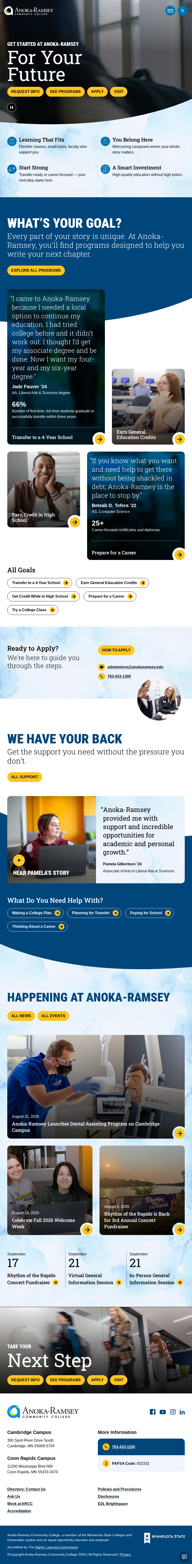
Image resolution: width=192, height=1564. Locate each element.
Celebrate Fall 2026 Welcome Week (43, 1223)
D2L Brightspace (113, 1504)
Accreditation (19, 1511)
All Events (53, 1016)
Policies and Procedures (119, 1489)
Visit (118, 92)
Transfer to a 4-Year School (42, 437)
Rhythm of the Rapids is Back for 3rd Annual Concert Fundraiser (137, 1220)
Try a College (29, 610)
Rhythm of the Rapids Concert (31, 1278)
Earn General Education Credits (136, 434)
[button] (51, 839)
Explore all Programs (36, 270)
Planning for (91, 913)
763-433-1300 (119, 676)
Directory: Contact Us (26, 1489)
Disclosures (108, 1496)
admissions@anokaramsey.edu (135, 667)
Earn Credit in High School (33, 517)
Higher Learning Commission (56, 1547)
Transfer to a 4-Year (36, 583)
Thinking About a (33, 926)
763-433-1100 (123, 1447)
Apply (97, 92)
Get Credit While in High (40, 596)
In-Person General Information (151, 1278)
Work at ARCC (20, 1504)
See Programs (65, 92)
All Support (24, 777)
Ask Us (13, 1496)
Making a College (32, 913)
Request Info (25, 92)
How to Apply (116, 650)
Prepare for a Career (114, 552)
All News (21, 1016)
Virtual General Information (90, 1278)
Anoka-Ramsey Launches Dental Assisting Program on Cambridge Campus (85, 1127)
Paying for (146, 913)
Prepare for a (106, 596)
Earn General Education (109, 583)
